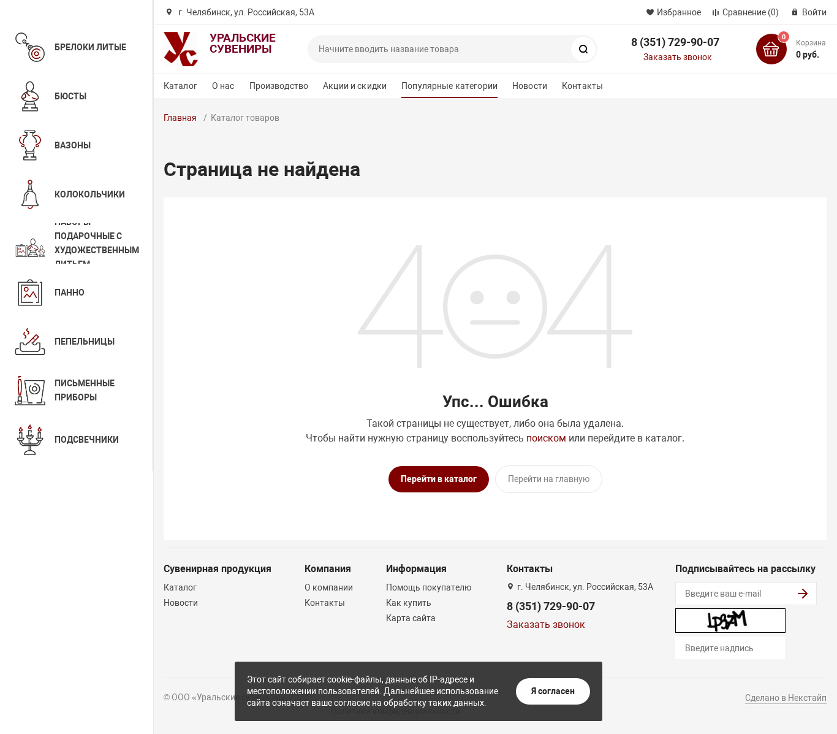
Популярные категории (449, 86)
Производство (279, 86)
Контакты (582, 86)
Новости (529, 86)
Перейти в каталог (439, 479)
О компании (329, 587)
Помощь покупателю (428, 587)
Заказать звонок (677, 57)
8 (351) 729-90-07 (675, 42)
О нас (223, 86)
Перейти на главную (548, 479)
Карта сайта (411, 618)
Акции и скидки (355, 86)
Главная (180, 118)
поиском (546, 438)
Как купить (408, 603)
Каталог (180, 86)
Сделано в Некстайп (786, 698)
